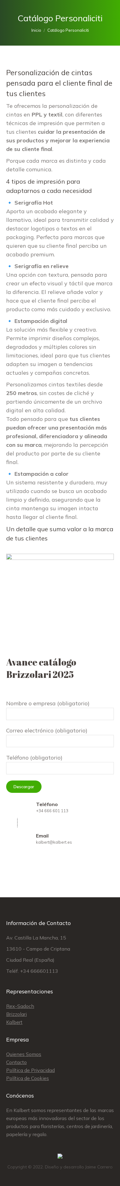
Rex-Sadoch (20, 1006)
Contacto (16, 1062)
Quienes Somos (23, 1054)
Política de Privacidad (30, 1070)
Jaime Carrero (99, 1167)
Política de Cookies (27, 1078)
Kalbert (14, 1022)
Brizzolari (16, 1014)
